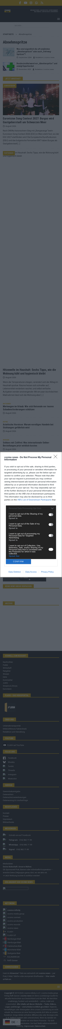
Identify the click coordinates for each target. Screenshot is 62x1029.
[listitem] (31, 508)
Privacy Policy (47, 572)
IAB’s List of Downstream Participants (34, 500)
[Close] (56, 457)
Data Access (31, 572)
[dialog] (31, 514)
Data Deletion (15, 572)
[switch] (51, 514)
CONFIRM (18, 561)
